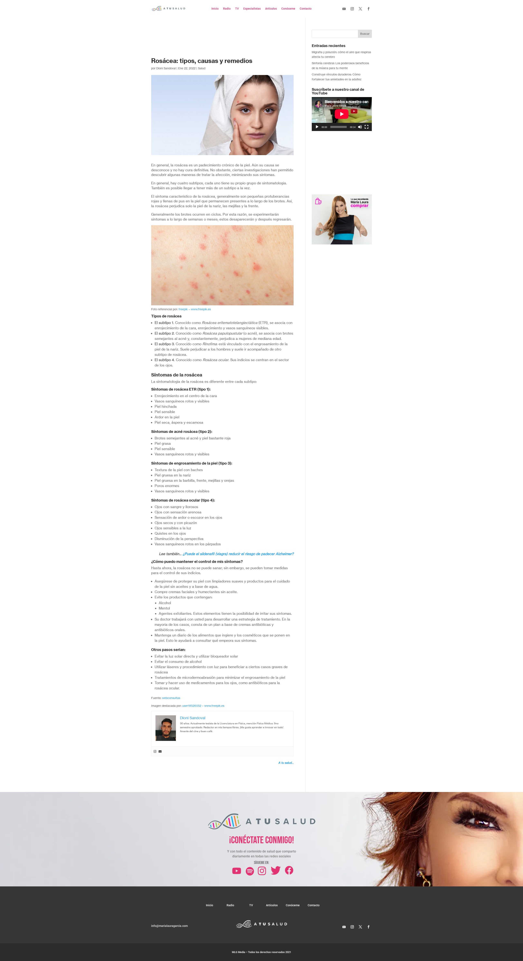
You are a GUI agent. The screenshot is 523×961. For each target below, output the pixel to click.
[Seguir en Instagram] (352, 9)
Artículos (271, 8)
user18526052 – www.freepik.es (203, 705)
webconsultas (171, 698)
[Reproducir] (317, 127)
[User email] (160, 751)
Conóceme (288, 8)
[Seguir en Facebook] (368, 9)
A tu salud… (286, 762)
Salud (201, 68)
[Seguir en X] (360, 9)
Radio (227, 8)
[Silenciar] (360, 127)
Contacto (306, 8)
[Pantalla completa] (366, 127)
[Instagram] (154, 751)
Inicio (215, 8)
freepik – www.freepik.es (195, 309)
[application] (342, 114)
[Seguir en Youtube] (344, 9)
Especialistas (252, 8)
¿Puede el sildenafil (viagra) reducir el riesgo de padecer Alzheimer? (238, 554)
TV (237, 8)
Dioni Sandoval (166, 68)
